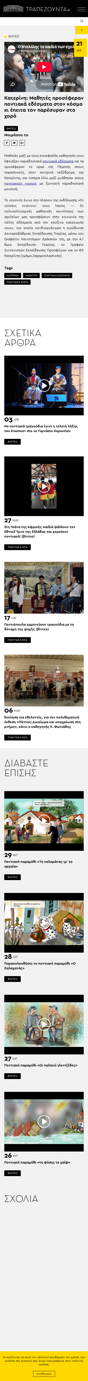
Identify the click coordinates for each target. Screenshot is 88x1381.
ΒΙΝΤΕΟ (11, 128)
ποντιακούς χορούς (20, 183)
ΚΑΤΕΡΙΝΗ (13, 275)
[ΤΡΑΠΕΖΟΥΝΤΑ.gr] (37, 8)
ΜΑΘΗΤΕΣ (31, 275)
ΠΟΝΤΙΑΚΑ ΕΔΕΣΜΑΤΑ (57, 275)
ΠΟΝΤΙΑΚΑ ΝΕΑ (17, 547)
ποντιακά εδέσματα (58, 161)
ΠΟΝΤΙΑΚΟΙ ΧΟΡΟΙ (17, 282)
